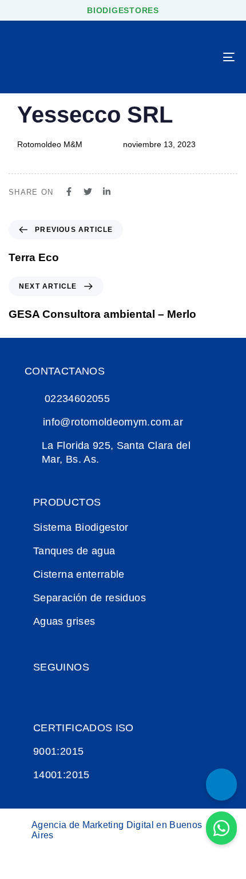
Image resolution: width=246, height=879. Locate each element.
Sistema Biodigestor (81, 527)
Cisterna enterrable (79, 574)
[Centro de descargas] (221, 784)
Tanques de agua (74, 551)
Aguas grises (64, 621)
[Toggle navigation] (197, 57)
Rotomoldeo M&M (49, 144)
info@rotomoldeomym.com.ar (113, 422)
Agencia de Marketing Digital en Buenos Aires (116, 830)
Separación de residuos (89, 598)
